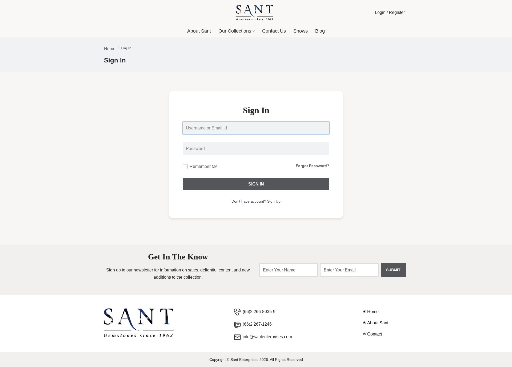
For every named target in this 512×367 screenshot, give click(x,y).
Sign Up (274, 201)
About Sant (199, 31)
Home (109, 48)
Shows (300, 31)
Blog (320, 31)
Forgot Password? (312, 166)
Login (380, 12)
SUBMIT (393, 270)
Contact (374, 334)
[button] (254, 31)
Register (397, 12)
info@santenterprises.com (267, 336)
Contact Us (274, 31)
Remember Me (204, 166)
